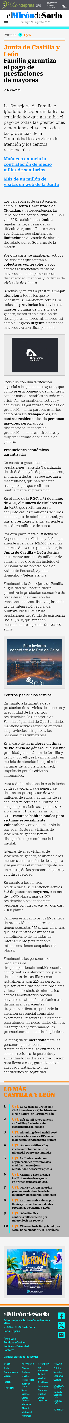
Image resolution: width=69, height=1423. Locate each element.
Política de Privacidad (16, 1346)
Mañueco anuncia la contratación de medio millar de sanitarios (28, 164)
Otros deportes (42, 1399)
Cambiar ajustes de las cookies (21, 1356)
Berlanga (26, 1372)
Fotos (7, 1382)
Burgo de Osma (26, 1384)
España (58, 1364)
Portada (10, 35)
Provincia (28, 1364)
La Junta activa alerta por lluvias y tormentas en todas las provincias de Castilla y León (33, 1204)
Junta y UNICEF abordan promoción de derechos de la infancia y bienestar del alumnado (34, 1191)
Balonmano (43, 1386)
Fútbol (41, 1374)
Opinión (9, 1388)
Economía (58, 1376)
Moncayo (26, 1404)
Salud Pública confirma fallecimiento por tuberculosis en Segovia (29, 1217)
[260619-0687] (35, 355)
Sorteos (58, 1409)
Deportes (43, 1364)
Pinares (25, 1368)
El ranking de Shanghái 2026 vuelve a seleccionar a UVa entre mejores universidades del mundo (34, 1136)
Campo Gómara (25, 1399)
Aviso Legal (10, 1338)
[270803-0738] (34, 1272)
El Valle (25, 1376)
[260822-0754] (34, 5)
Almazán (26, 1408)
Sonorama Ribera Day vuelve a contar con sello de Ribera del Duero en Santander (32, 1149)
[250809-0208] (34, 662)
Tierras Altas (28, 1379)
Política (57, 1368)
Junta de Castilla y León (32, 51)
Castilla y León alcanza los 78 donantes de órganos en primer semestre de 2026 (31, 1178)
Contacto (9, 1350)
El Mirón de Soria (34, 16)
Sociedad (58, 1372)
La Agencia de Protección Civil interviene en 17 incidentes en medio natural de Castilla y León (34, 1110)
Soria (7, 1364)
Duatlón (42, 1394)
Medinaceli (27, 1412)
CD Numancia (43, 1369)
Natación (42, 1390)
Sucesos (7, 1376)
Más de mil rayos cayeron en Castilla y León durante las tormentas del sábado (32, 1123)
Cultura (57, 1379)
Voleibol (42, 1378)
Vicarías (25, 1394)
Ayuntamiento (11, 1372)
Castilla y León (59, 1387)
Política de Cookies (15, 1342)
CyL (27, 35)
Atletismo (43, 1382)
